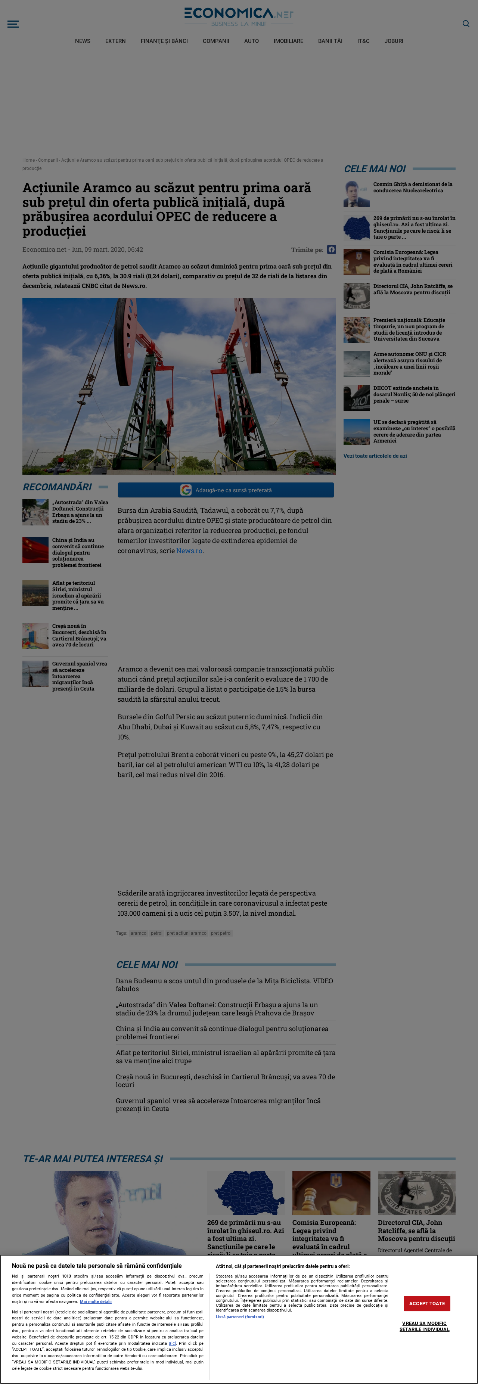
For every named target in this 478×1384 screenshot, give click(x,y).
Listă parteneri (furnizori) (240, 1317)
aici (172, 1343)
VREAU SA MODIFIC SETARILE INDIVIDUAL (424, 1326)
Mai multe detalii (96, 1301)
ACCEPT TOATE (427, 1303)
